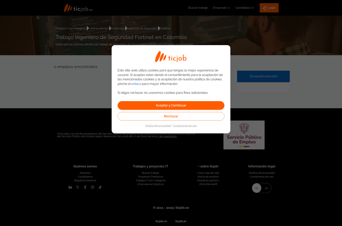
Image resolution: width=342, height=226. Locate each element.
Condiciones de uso (185, 125)
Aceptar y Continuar (171, 105)
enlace (136, 84)
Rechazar (171, 116)
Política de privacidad (158, 125)
